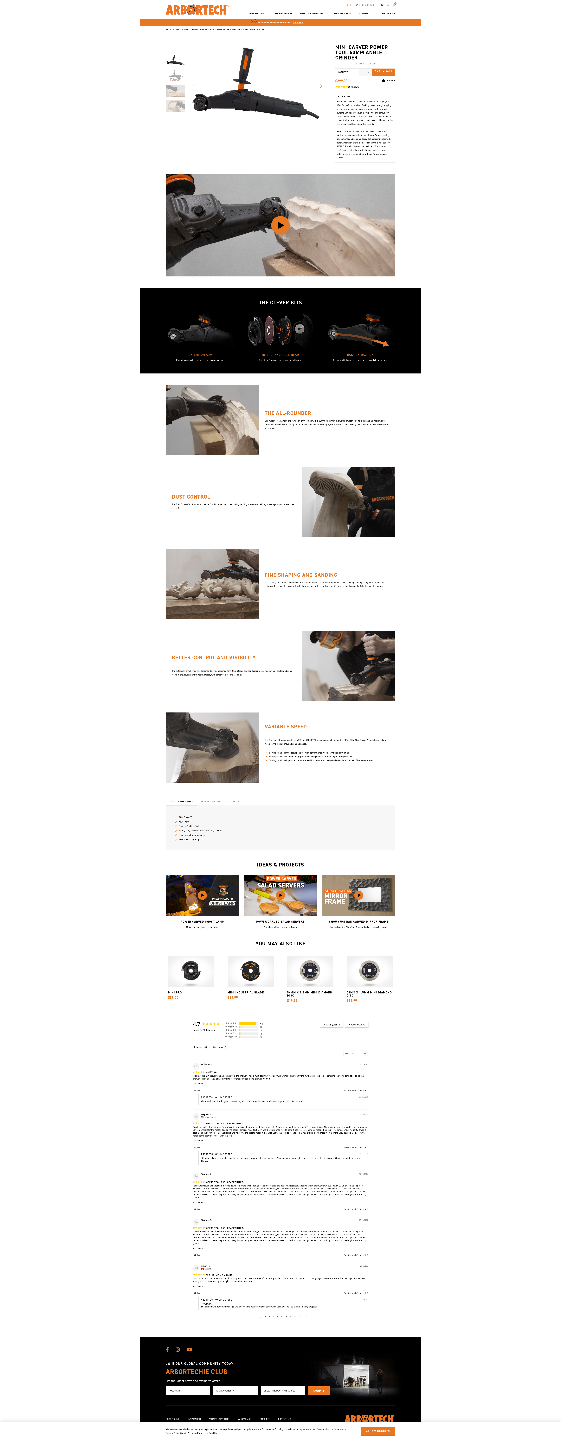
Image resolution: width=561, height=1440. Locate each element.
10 (299, 1316)
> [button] (306, 1316)
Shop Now (298, 22)
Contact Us (388, 13)
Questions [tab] (218, 1047)
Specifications (211, 801)
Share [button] (198, 1090)
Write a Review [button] (358, 1024)
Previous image (193, 86)
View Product (186, 976)
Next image (321, 86)
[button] (265, 13)
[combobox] (365, 72)
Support (364, 13)
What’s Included (181, 801)
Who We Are (341, 13)
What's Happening (311, 13)
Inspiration (282, 13)
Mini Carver (198, 1083)
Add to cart (383, 71)
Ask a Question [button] (333, 1024)
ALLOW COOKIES (378, 1431)
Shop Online (256, 13)
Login (349, 5)
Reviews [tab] (198, 1047)
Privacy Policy (172, 1433)
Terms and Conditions (208, 1433)
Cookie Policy (186, 1433)
